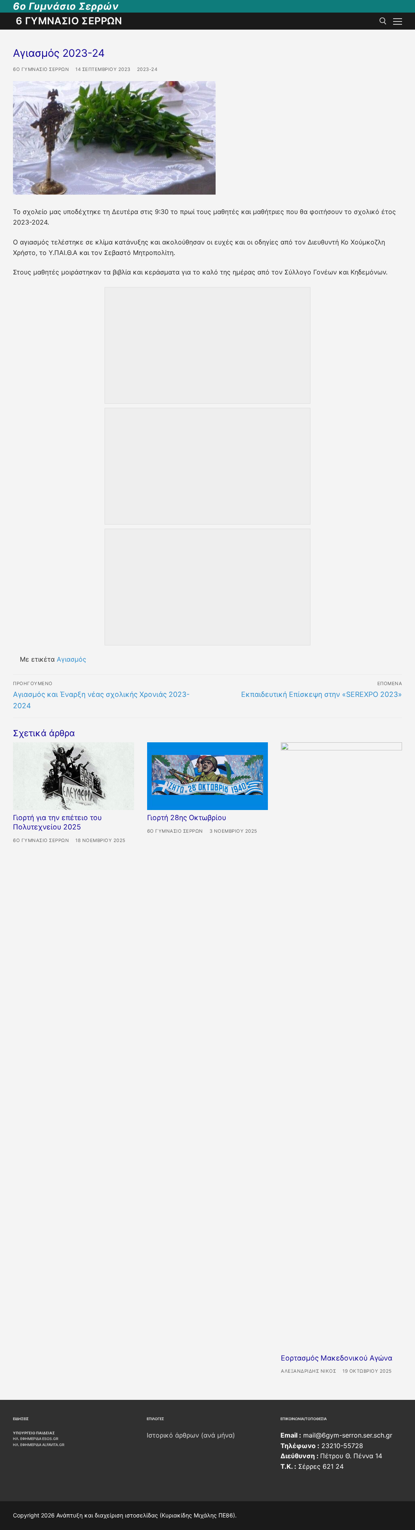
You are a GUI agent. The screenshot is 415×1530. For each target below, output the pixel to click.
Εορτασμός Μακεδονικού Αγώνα (336, 1358)
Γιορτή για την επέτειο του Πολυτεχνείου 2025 (57, 822)
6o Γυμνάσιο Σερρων (41, 69)
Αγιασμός (71, 659)
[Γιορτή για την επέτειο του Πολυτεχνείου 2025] (73, 776)
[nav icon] (397, 21)
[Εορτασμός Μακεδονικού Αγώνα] (341, 1046)
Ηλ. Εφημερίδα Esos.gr (35, 1438)
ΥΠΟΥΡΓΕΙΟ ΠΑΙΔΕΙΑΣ (34, 1433)
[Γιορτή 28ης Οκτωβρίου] (207, 776)
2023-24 (147, 69)
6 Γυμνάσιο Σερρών (69, 21)
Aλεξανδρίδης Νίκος (308, 1371)
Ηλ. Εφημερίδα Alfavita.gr (38, 1444)
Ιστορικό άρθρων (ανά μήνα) (191, 1435)
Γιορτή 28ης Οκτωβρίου (186, 817)
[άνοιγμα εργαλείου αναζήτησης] (383, 21)
